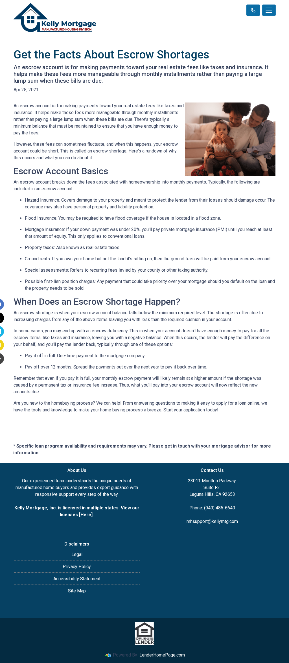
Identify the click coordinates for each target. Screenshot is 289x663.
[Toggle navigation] (269, 10)
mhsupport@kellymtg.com (212, 521)
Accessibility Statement (76, 578)
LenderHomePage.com (162, 655)
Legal (76, 554)
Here (85, 514)
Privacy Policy (77, 566)
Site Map (77, 591)
